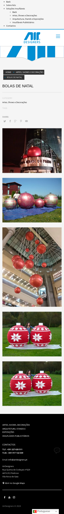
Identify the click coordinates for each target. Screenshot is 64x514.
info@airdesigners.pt (17, 459)
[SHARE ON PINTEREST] (21, 121)
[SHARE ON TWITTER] (4, 121)
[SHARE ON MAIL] (26, 121)
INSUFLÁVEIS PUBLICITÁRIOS (15, 436)
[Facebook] (4, 497)
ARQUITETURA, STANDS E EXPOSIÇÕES (13, 430)
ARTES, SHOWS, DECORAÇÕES (16, 424)
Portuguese (43, 511)
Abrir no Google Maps (14, 483)
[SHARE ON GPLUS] (15, 121)
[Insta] (14, 497)
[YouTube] (9, 497)
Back (8, 1)
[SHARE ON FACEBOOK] (10, 121)
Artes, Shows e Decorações (14, 102)
